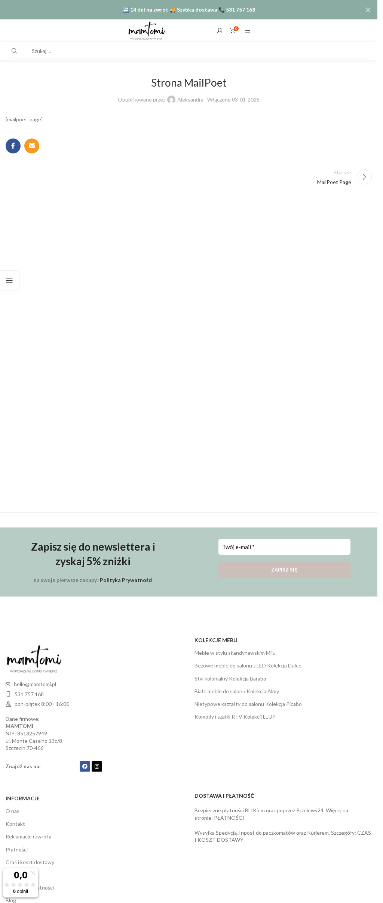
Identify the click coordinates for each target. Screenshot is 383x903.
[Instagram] (97, 766)
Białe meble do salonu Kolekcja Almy (236, 691)
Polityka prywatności (30, 887)
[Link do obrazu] (34, 658)
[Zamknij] (368, 9)
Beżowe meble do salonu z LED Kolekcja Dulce (247, 665)
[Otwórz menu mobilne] (247, 30)
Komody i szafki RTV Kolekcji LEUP (235, 716)
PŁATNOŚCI (229, 818)
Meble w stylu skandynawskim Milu (235, 653)
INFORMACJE (23, 798)
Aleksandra (190, 99)
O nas (12, 811)
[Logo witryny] (146, 30)
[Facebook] (85, 766)
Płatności (17, 849)
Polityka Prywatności (126, 580)
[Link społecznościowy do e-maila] (31, 145)
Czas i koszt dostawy (30, 862)
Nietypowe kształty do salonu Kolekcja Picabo (248, 704)
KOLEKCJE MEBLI (216, 640)
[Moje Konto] (220, 30)
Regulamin (18, 875)
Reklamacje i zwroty (28, 836)
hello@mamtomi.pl (35, 684)
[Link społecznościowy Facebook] (13, 145)
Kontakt (15, 824)
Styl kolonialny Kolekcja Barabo (230, 678)
